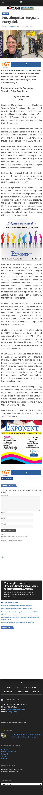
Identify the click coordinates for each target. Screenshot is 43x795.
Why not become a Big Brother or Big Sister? (16, 609)
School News (5, 754)
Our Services (8, 692)
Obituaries (4, 759)
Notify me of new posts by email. (11, 541)
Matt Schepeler (10, 26)
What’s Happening (30, 687)
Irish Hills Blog (23, 692)
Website (4, 524)
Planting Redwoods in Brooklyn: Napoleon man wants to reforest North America (21, 586)
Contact (36, 692)
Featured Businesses (8, 752)
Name (3, 512)
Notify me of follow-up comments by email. (15, 536)
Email (3, 518)
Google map (12, 712)
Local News (5, 749)
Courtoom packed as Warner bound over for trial (17, 622)
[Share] (26, 64)
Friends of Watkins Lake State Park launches (16, 605)
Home (8, 687)
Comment (4, 495)
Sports (3, 756)
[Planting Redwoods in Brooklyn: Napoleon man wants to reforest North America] (21, 558)
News (17, 687)
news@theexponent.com (16, 709)
